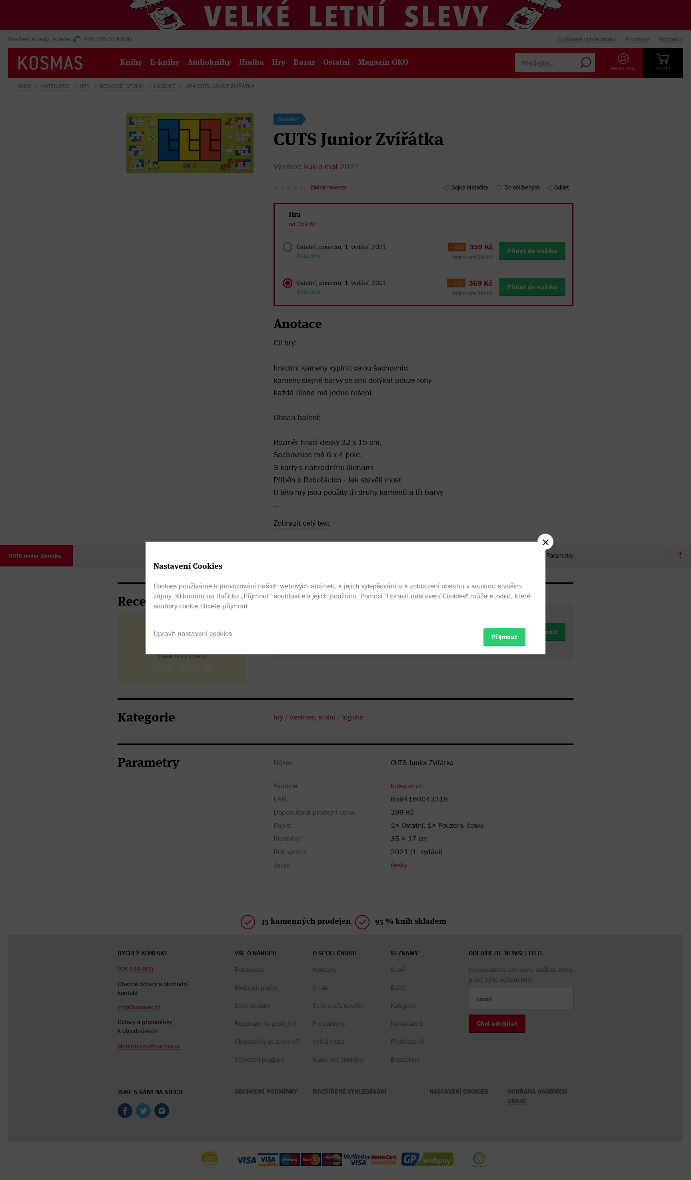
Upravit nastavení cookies (193, 633)
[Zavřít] (545, 542)
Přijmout (504, 637)
